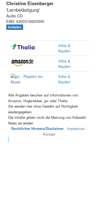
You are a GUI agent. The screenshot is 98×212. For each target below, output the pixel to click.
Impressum (76, 128)
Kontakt (49, 134)
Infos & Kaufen (64, 48)
